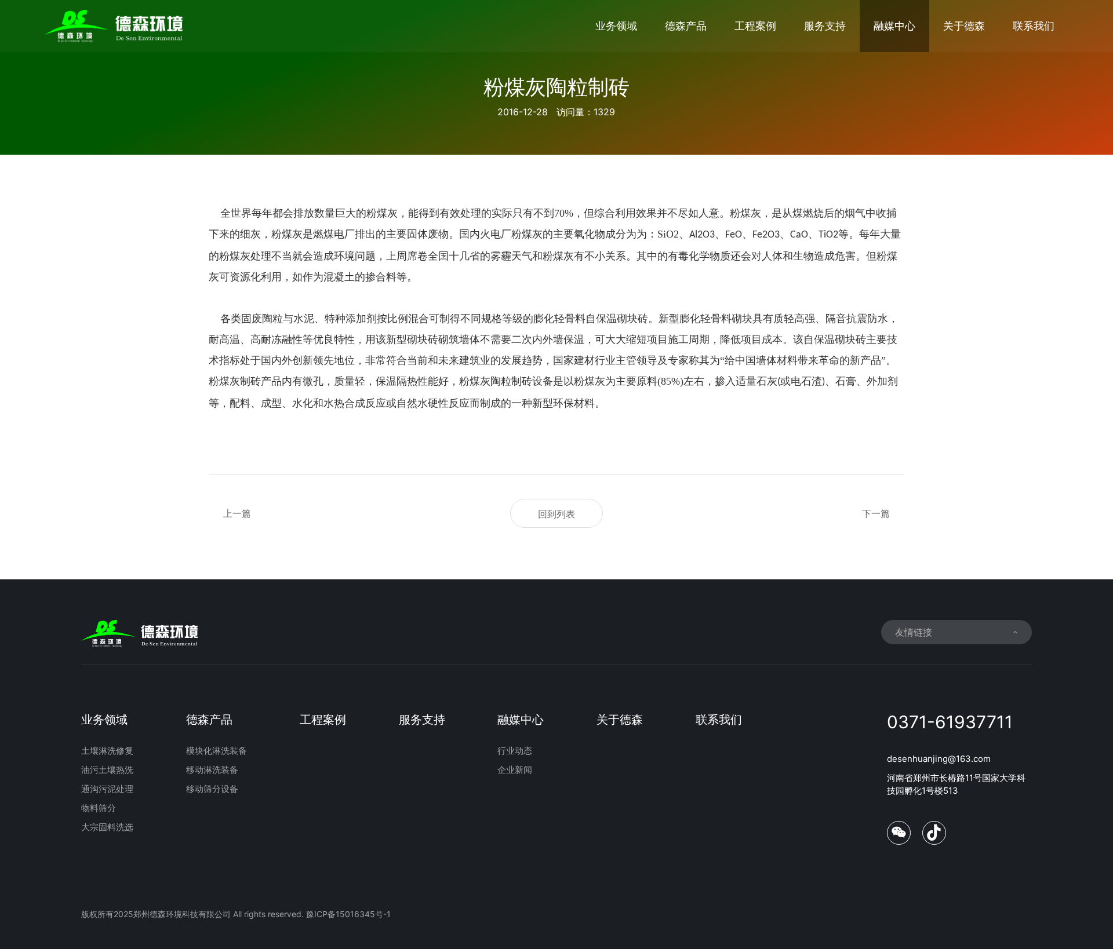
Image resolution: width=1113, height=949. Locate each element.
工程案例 (755, 26)
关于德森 (964, 26)
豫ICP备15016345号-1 (348, 914)
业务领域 (616, 26)
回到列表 (556, 514)
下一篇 (876, 513)
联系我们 (1033, 26)
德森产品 (686, 26)
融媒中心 (894, 26)
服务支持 (825, 26)
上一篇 (237, 513)
